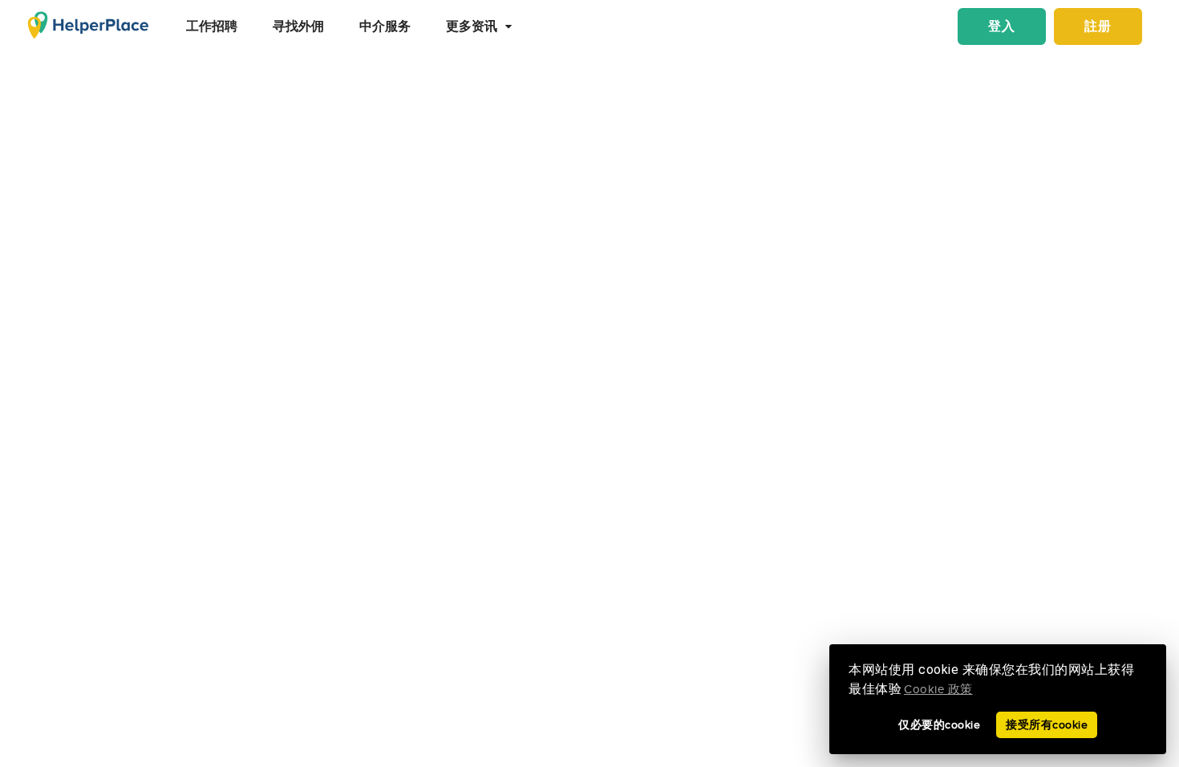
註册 (1098, 26)
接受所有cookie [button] (1047, 725)
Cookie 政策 (938, 689)
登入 (1001, 26)
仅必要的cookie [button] (939, 725)
